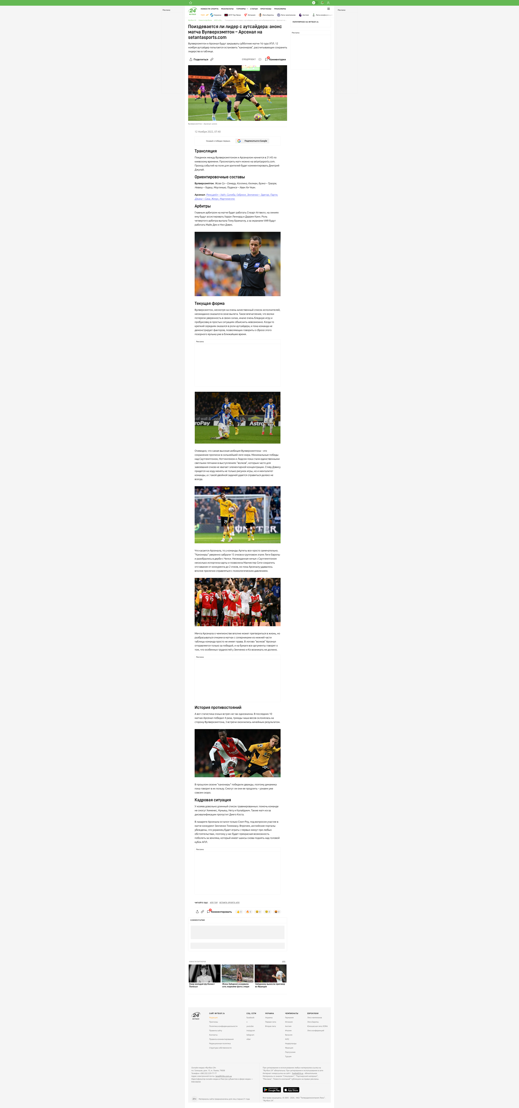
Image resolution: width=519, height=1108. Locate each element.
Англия (305, 15)
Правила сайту (215, 1030)
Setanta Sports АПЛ (229, 903)
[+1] (190, 2)
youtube (250, 1026)
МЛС (287, 1039)
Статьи (254, 9)
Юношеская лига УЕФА (317, 1026)
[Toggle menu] (328, 8)
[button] (242, 9)
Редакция (213, 1017)
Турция (288, 1056)
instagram (251, 1030)
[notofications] (322, 2)
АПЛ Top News (234, 15)
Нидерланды (290, 1043)
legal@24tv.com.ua (223, 1076)
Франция (289, 1048)
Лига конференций (324, 15)
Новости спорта (210, 9)
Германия (289, 1017)
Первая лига (270, 1022)
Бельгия (288, 1035)
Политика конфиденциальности (223, 1026)
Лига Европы (268, 15)
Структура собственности (220, 1048)
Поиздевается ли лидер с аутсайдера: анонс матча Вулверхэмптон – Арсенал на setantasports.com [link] (256, 20)
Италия (288, 1030)
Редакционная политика (220, 1043)
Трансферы (280, 9)
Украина (217, 15)
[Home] (192, 14)
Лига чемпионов (288, 15)
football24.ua (297, 1073)
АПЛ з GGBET (219, 20)
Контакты (213, 1035)
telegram (250, 1035)
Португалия (290, 1052)
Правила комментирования (221, 1039)
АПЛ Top (214, 903)
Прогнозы (265, 9)
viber (249, 1039)
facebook (250, 1017)
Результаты (227, 9)
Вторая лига (270, 1026)
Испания (251, 15)
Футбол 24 (192, 20)
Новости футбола (205, 20)
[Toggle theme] (315, 3)
